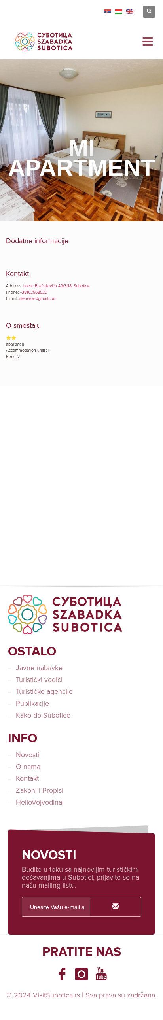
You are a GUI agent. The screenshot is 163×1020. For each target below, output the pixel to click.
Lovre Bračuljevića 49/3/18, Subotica (56, 286)
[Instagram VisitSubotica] (81, 974)
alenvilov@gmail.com (38, 298)
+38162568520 (33, 292)
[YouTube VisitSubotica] (101, 974)
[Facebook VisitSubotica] (62, 974)
